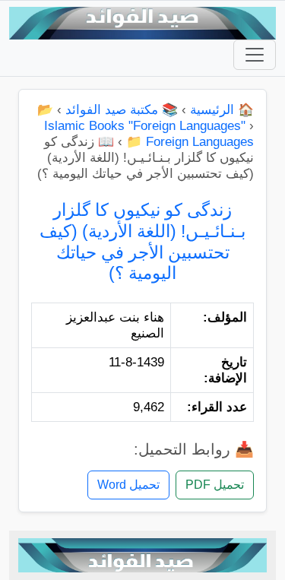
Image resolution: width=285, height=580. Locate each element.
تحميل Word (128, 484)
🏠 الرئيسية (222, 110)
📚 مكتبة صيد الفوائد (121, 110)
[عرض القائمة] (254, 55)
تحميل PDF (214, 484)
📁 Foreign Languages (190, 142)
